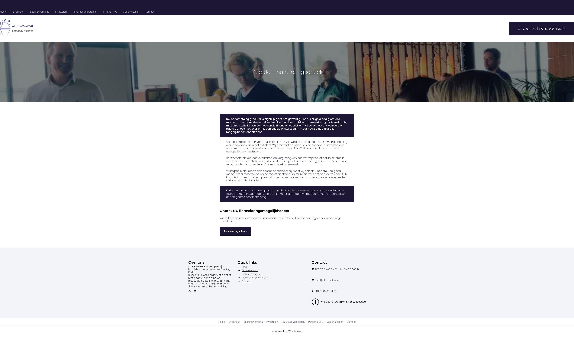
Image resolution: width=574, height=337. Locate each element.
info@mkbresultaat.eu (328, 280)
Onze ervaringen (251, 273)
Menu (6, 4)
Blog (244, 266)
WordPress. (295, 331)
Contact (246, 281)
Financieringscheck (235, 231)
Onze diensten (250, 270)
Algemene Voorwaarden (255, 277)
